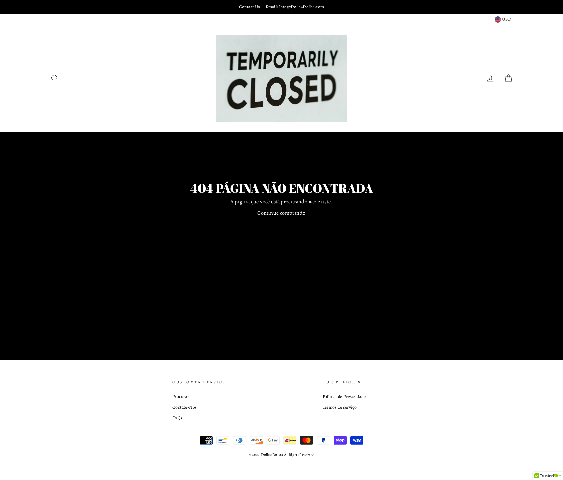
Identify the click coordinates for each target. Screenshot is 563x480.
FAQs (177, 418)
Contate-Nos (184, 407)
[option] (281, 6)
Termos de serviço (340, 407)
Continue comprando (281, 213)
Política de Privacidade (344, 396)
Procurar (180, 396)
